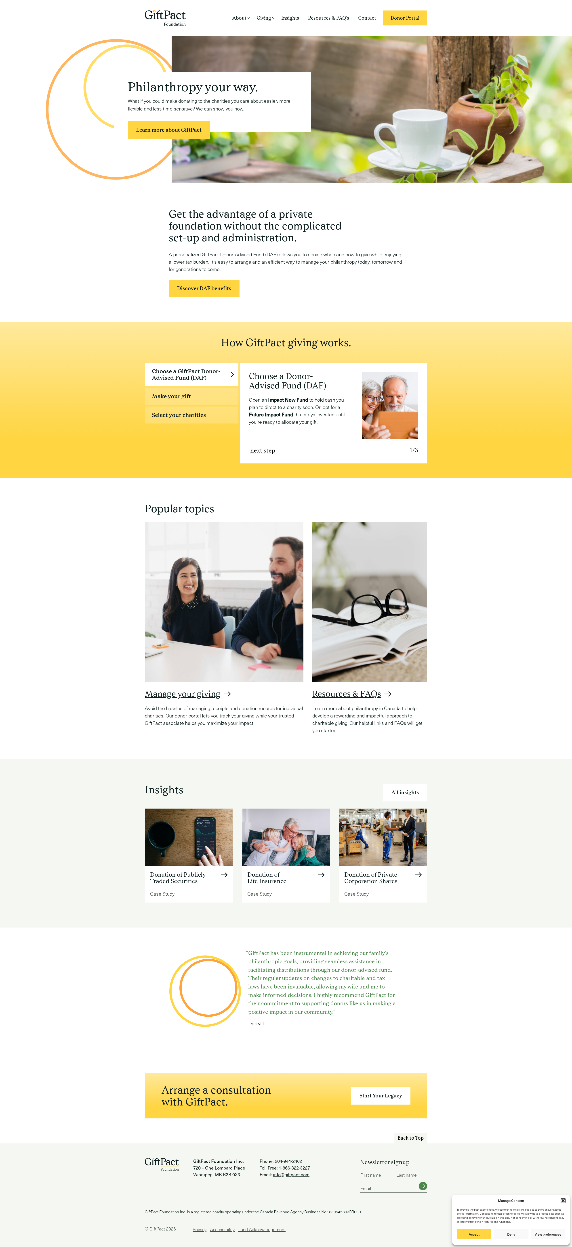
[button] (563, 1200)
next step (262, 450)
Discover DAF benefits (204, 288)
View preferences (548, 1234)
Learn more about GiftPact (169, 130)
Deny (511, 1234)
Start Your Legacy (381, 1095)
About (239, 18)
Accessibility (222, 1229)
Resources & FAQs (346, 694)
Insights (290, 18)
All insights (405, 792)
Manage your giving (183, 694)
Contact (367, 18)
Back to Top (410, 1138)
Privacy (199, 1229)
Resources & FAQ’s (328, 18)
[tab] (191, 374)
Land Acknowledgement (262, 1229)
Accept (474, 1234)
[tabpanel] (333, 413)
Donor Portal (409, 18)
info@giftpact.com (291, 1174)
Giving (264, 18)
